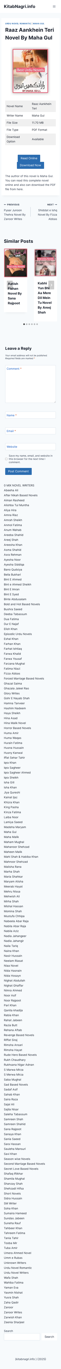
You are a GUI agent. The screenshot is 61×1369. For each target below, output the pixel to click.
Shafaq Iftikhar (14, 1173)
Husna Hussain (14, 747)
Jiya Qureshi (12, 792)
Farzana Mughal (14, 663)
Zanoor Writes (13, 1312)
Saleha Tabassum (15, 1114)
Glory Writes (12, 693)
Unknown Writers (15, 1262)
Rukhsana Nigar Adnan (19, 1064)
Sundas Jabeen (14, 1218)
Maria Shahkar (13, 876)
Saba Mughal (12, 1079)
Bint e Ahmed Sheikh (17, 584)
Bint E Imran (12, 589)
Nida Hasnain (13, 970)
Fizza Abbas (12, 673)
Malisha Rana (12, 866)
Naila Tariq (11, 946)
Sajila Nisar (11, 1109)
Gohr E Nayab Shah (17, 698)
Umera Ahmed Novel (17, 1253)
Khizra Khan (12, 802)
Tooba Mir (10, 1243)
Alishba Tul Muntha (16, 505)
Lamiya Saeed (13, 822)
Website (12, 446)
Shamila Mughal (14, 1178)
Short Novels (12, 1193)
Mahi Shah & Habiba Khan (21, 856)
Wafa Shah (11, 1277)
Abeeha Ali (11, 490)
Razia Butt (10, 1025)
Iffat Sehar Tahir (14, 757)
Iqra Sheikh (11, 777)
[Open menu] (54, 6)
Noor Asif (10, 995)
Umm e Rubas (13, 1257)
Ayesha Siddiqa (14, 564)
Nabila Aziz (11, 931)
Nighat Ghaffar (13, 985)
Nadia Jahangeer (15, 936)
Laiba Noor (11, 817)
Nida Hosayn (12, 975)
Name (12, 415)
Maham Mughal (14, 842)
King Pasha (11, 807)
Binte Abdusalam (15, 599)
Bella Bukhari (12, 574)
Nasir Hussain (13, 955)
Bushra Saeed (13, 609)
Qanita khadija (13, 1010)
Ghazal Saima (13, 683)
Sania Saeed (12, 1139)
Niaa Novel (11, 965)
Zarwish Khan (13, 1317)
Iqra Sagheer (12, 767)
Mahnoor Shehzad (16, 861)
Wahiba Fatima (13, 1282)
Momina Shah (13, 911)
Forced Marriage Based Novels (24, 678)
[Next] (51, 285)
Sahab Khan (12, 1094)
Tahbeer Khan (13, 1228)
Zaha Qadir (11, 1302)
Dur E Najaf (11, 624)
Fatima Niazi (12, 668)
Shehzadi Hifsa (14, 1188)
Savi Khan (10, 1154)
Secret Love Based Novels (21, 1168)
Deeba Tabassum (15, 614)
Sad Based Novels (16, 1084)
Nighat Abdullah (14, 980)
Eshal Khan (11, 638)
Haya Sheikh (12, 713)
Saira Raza (11, 1099)
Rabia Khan (11, 1015)
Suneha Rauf (12, 1223)
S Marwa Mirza (13, 1069)
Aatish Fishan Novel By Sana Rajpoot (15, 293)
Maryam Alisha (13, 881)
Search (8, 1331)
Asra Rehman (12, 554)
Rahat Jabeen (13, 1020)
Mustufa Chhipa (14, 916)
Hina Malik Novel (15, 723)
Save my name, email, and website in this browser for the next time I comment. (31, 459)
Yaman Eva (11, 1287)
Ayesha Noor (12, 559)
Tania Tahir (11, 1238)
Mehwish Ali (12, 896)
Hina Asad (11, 718)
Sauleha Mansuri (15, 1148)
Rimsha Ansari (13, 1045)
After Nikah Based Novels (21, 495)
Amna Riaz (11, 515)
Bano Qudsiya (13, 569)
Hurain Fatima (13, 743)
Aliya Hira (10, 510)
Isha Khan (10, 787)
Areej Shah (11, 539)
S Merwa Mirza (13, 1074)
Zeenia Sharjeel (14, 1322)
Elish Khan (10, 629)
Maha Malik (12, 837)
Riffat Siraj (10, 1040)
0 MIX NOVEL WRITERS (19, 485)
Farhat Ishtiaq (13, 648)
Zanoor (8, 1307)
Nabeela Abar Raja (16, 921)
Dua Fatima (11, 619)
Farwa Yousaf (13, 658)
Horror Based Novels (17, 728)
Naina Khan (11, 951)
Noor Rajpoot (12, 1000)
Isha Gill (9, 782)
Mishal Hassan (13, 906)
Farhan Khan (12, 643)
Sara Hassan (12, 1144)
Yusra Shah (11, 1297)
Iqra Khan (10, 762)
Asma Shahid (12, 549)
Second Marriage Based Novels (24, 1163)
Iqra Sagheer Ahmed (17, 772)
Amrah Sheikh (13, 520)
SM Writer (10, 1203)
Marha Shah (12, 871)
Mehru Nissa (12, 891)
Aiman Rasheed (14, 500)
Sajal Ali (9, 1104)
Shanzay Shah (13, 1183)
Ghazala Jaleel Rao (16, 688)
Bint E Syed (11, 594)
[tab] (24, 324)
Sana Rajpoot (12, 1129)
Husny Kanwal (13, 752)
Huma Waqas (12, 738)
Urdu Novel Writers (16, 1272)
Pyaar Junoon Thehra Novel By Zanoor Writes (15, 212)
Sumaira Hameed (15, 1213)
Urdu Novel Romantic (18, 23)
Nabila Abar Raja (15, 926)
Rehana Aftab (13, 1030)
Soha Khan (11, 1208)
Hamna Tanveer (14, 703)
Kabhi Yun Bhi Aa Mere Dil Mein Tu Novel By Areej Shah (45, 297)
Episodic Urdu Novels (18, 634)
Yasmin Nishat (13, 1292)
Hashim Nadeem (15, 708)
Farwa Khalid (12, 653)
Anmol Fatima (13, 525)
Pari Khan (10, 1005)
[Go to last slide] (10, 285)
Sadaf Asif (11, 1089)
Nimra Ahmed (13, 990)
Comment (14, 368)
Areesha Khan (13, 544)
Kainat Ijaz (10, 797)
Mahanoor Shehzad (16, 846)
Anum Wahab (12, 530)
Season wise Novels (17, 1159)
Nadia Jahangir (14, 941)
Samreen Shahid (15, 1124)
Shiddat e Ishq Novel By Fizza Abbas (47, 212)
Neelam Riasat (13, 960)
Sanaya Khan (12, 1134)
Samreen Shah (13, 1119)
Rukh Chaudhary (15, 1059)
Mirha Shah (11, 901)
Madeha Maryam (15, 827)
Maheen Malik (13, 851)
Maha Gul (39, 23)
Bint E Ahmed (13, 579)
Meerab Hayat (13, 886)
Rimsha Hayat (13, 1050)
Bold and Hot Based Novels (22, 604)
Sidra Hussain (13, 1198)
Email (11, 431)
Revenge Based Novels (19, 1035)
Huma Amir (11, 733)
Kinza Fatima (12, 812)
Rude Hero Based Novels (20, 1054)
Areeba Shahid (13, 535)
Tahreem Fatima (14, 1233)
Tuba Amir (10, 1248)
